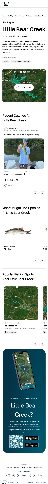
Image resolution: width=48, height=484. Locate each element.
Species (6, 172)
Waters (29, 467)
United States (19, 16)
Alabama (29, 16)
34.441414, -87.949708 (22, 72)
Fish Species (38, 467)
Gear (25, 172)
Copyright (30, 482)
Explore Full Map (26, 87)
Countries (9, 467)
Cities (23, 467)
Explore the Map (7, 16)
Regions (16, 467)
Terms (37, 482)
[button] (24, 87)
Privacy (43, 482)
